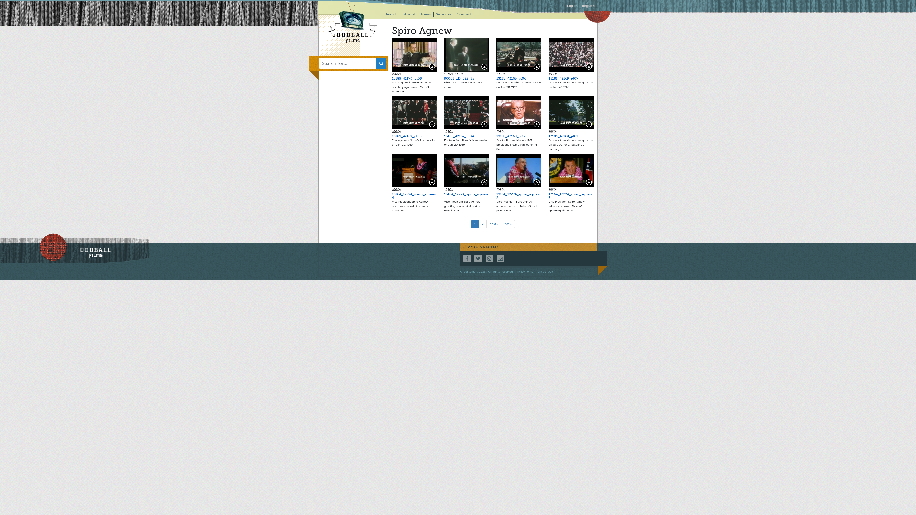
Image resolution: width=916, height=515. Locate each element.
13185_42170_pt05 (407, 79)
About (410, 14)
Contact (464, 14)
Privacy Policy (524, 271)
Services (444, 14)
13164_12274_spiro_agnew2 (518, 196)
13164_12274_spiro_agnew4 (414, 196)
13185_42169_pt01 (563, 136)
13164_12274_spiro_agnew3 (571, 196)
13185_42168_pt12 (511, 136)
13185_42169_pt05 (407, 136)
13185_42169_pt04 (459, 136)
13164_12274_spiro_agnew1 (466, 196)
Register (589, 6)
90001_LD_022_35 (459, 79)
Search (391, 14)
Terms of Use (544, 271)
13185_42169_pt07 (563, 79)
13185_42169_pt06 (511, 79)
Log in (572, 6)
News (426, 14)
